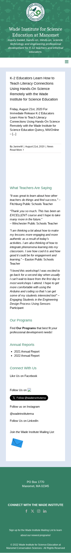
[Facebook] (26, 511)
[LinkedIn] (44, 511)
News (50, 146)
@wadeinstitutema (22, 413)
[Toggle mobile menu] (67, 62)
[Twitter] (32, 511)
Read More (16, 150)
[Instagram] (38, 511)
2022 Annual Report (26, 355)
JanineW (18, 146)
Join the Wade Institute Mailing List (32, 432)
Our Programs (26, 328)
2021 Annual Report (26, 351)
